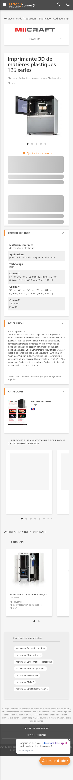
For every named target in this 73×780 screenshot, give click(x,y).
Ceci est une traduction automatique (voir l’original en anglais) (34, 378)
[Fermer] (70, 739)
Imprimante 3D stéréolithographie (31, 688)
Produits (34, 39)
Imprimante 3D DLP (24, 682)
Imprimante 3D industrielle (28, 655)
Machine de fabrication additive (30, 648)
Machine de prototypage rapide (30, 668)
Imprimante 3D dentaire (26, 675)
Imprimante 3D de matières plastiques (33, 661)
